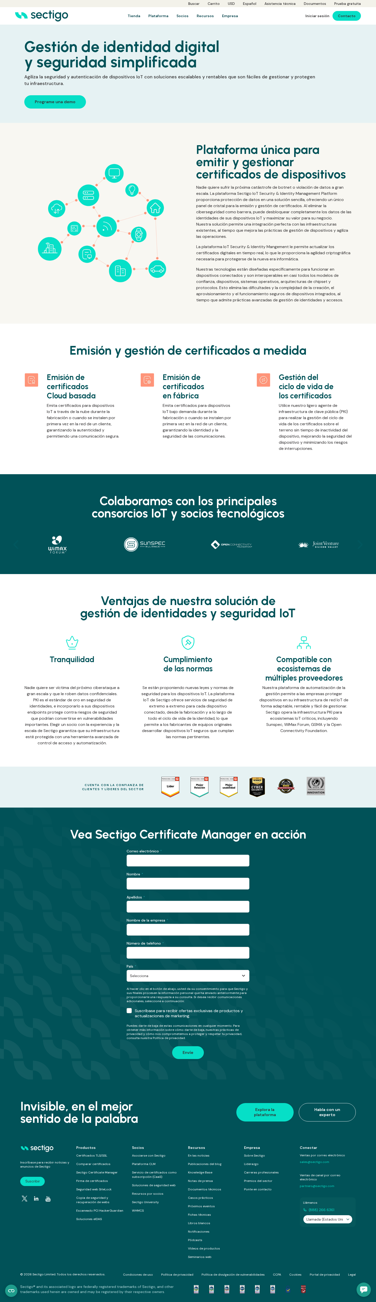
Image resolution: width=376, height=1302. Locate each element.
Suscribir (32, 1181)
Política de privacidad (177, 1275)
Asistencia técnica (280, 3)
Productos (86, 1147)
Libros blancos (199, 1223)
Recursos (196, 1147)
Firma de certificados (92, 1181)
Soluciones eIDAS (89, 1219)
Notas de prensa (200, 1181)
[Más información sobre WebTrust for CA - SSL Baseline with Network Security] (257, 1289)
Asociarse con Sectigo (148, 1155)
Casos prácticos (200, 1198)
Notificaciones (198, 1232)
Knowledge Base (200, 1172)
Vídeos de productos (204, 1248)
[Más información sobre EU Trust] (288, 1289)
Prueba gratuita (347, 3)
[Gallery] (188, 545)
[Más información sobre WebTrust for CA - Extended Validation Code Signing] (242, 1289)
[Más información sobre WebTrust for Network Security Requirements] (196, 1289)
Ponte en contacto (258, 1189)
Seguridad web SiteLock (94, 1189)
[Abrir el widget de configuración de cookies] (11, 1291)
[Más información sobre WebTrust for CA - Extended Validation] (227, 1289)
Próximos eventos (201, 1206)
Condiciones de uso (138, 1275)
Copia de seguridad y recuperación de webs (92, 1200)
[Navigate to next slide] (360, 544)
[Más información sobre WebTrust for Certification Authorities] (211, 1289)
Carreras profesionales (261, 1172)
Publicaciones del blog (205, 1164)
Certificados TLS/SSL (91, 1155)
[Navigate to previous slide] (16, 544)
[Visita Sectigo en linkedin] (36, 1198)
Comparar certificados (93, 1164)
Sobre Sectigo (254, 1155)
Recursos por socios (147, 1194)
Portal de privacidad (325, 1275)
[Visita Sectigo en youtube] (48, 1198)
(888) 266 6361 (321, 1210)
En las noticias (198, 1155)
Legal (352, 1275)
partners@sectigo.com (317, 1186)
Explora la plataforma (265, 1112)
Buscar (194, 3)
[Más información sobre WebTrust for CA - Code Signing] (272, 1289)
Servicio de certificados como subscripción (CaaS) (154, 1174)
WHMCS (138, 1211)
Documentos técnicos (204, 1189)
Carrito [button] (214, 3)
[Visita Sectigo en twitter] (24, 1198)
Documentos (315, 3)
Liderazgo (251, 1164)
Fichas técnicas (199, 1215)
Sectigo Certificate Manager (97, 1172)
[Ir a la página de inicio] (41, 16)
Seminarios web (200, 1257)
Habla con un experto (327, 1112)
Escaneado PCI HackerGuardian (99, 1211)
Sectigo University (145, 1202)
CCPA (277, 1275)
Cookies (295, 1275)
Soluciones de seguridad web (154, 1185)
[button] (364, 1290)
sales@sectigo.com (314, 1162)
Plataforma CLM (144, 1164)
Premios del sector (258, 1181)
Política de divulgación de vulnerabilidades (233, 1275)
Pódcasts (195, 1240)
